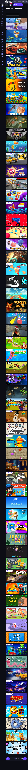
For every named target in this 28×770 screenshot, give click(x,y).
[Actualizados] (2, 16)
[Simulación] (2, 59)
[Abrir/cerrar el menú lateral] (2, 1)
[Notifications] (10, 4)
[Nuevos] (2, 11)
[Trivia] (2, 61)
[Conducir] (2, 39)
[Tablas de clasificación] (2, 23)
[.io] (2, 49)
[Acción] (2, 27)
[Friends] (2, 4)
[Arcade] (2, 30)
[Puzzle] (2, 56)
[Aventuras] (2, 32)
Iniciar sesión (18, 5)
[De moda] (2, 14)
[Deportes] (2, 42)
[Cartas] (2, 34)
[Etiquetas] (2, 65)
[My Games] (6, 4)
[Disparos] (2, 44)
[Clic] (2, 37)
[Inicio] (2, 6)
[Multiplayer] (2, 21)
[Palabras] (2, 54)
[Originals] (2, 19)
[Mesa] (2, 51)
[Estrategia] (2, 47)
